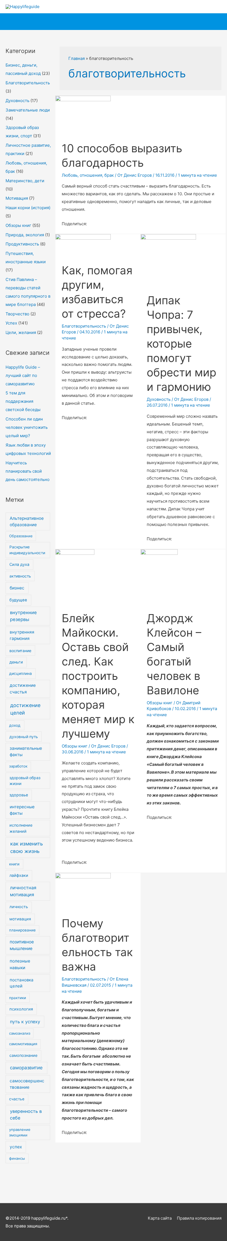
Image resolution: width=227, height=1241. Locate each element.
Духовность (17, 100)
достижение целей (25, 709)
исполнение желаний (20, 828)
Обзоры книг (18, 225)
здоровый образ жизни (24, 780)
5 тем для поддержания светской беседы (23, 401)
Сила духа (19, 564)
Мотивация (17, 198)
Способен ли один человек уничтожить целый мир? (27, 427)
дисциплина (20, 673)
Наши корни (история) (28, 207)
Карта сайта (160, 1218)
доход (14, 725)
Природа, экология (25, 234)
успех (16, 1146)
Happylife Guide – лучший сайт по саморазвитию (23, 375)
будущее (18, 599)
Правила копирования (199, 1218)
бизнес (17, 588)
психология (21, 1009)
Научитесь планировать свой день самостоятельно (28, 471)
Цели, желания (21, 332)
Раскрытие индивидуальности (27, 550)
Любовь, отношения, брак (88, 175)
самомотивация (23, 1044)
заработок (18, 766)
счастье (16, 1099)
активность (20, 576)
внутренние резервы (23, 616)
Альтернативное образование (27, 521)
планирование (22, 930)
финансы (17, 1158)
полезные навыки (20, 964)
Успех (11, 323)
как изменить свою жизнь (26, 847)
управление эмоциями (19, 1132)
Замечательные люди (28, 110)
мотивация (20, 918)
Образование (21, 536)
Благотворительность (28, 82)
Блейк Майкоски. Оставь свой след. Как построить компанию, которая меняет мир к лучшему (98, 675)
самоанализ (19, 1033)
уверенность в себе (26, 1114)
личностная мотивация (23, 891)
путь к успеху (25, 1021)
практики (17, 998)
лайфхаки (18, 875)
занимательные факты (26, 751)
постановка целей (21, 983)
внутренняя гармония (22, 635)
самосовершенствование (27, 1084)
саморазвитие (26, 1067)
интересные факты (22, 810)
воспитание (20, 650)
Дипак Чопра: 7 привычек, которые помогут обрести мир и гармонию (181, 343)
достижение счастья (23, 688)
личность (18, 906)
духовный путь (23, 736)
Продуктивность (22, 244)
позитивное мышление (22, 945)
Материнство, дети (25, 180)
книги (14, 864)
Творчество (17, 313)
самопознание (23, 1055)
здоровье (18, 794)
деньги (16, 662)
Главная (76, 58)
